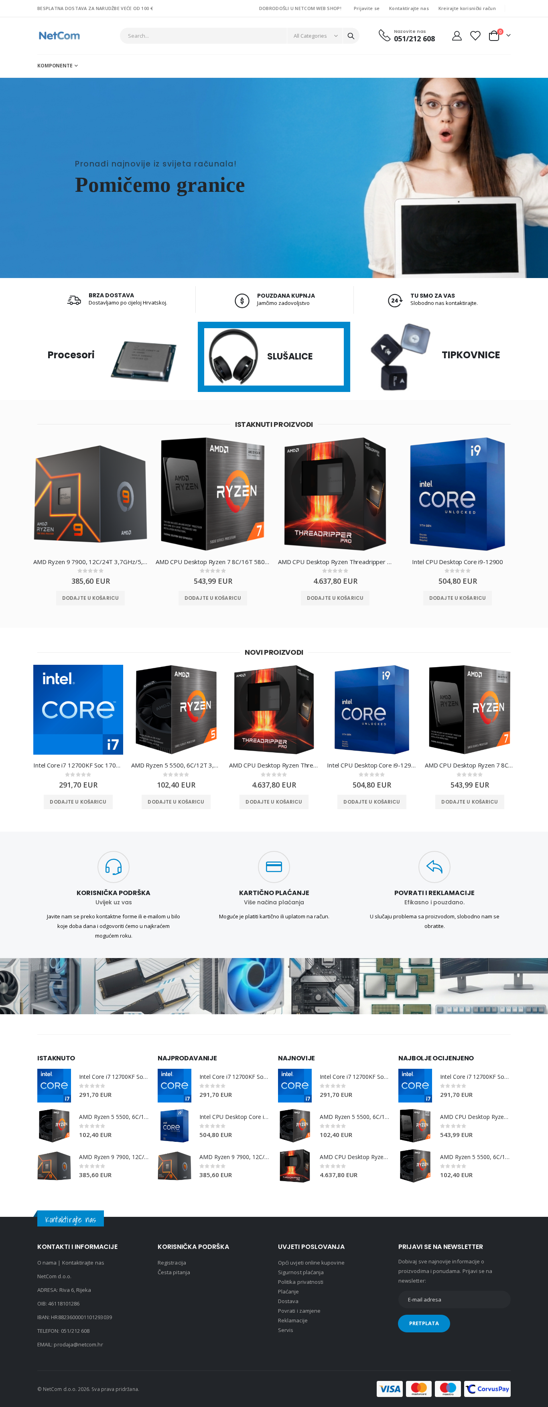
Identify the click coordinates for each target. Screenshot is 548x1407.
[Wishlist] (475, 36)
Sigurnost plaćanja (301, 1272)
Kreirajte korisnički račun (467, 8)
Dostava (288, 1301)
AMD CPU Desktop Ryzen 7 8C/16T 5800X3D (213, 562)
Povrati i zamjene (299, 1310)
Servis (285, 1330)
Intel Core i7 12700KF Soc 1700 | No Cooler (78, 765)
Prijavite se (367, 8)
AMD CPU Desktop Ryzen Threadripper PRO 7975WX (335, 562)
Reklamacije (293, 1320)
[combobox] (240, 36)
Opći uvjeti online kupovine (311, 1262)
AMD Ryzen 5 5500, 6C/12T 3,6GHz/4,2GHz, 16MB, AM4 (176, 765)
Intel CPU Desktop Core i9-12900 (457, 562)
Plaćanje (288, 1291)
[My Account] (456, 36)
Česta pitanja (174, 1272)
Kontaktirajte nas (409, 8)
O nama (47, 1262)
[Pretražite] (351, 36)
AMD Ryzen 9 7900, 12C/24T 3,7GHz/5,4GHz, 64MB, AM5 (90, 562)
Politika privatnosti (300, 1281)
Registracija (172, 1262)
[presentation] (19, 500)
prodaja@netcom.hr (78, 1344)
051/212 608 (75, 1330)
